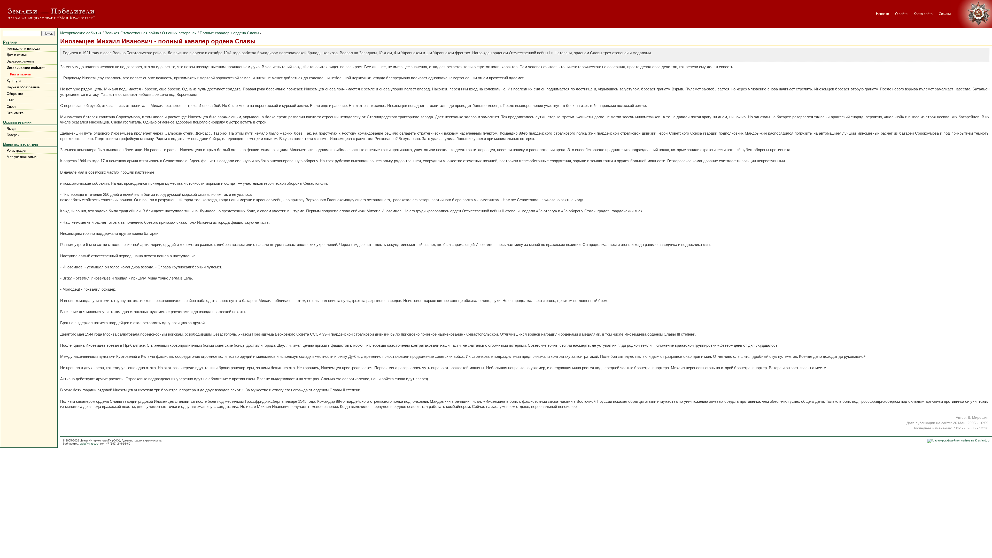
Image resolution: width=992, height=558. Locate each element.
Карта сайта (923, 14)
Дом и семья (17, 55)
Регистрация (16, 150)
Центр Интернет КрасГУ (95, 440)
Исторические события (26, 68)
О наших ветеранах (179, 33)
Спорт (11, 107)
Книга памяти (19, 74)
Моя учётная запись (22, 157)
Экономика (15, 113)
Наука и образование (23, 87)
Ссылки (945, 14)
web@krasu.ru (89, 443)
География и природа (23, 48)
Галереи (13, 135)
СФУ (116, 440)
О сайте (901, 14)
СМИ (10, 100)
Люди (11, 128)
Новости (882, 14)
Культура (14, 81)
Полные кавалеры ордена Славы (229, 33)
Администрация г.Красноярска (141, 440)
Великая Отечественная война (132, 33)
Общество (15, 94)
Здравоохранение (20, 61)
